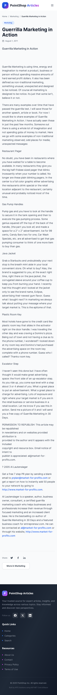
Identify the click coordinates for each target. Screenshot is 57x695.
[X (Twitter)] (22, 615)
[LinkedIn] (30, 615)
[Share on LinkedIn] (24, 557)
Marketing (8, 23)
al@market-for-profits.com (36, 527)
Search (8, 640)
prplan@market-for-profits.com (30, 477)
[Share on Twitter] (11, 557)
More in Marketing (16, 566)
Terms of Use (11, 669)
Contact (9, 659)
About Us (9, 655)
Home (7, 631)
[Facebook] (15, 615)
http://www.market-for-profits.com (22, 489)
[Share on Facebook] (18, 557)
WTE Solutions (20, 687)
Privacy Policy (12, 664)
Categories (10, 635)
